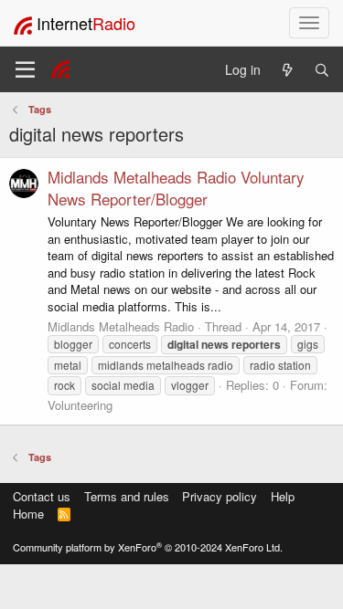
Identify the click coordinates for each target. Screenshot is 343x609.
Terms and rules (126, 496)
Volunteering (80, 405)
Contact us (41, 496)
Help (283, 496)
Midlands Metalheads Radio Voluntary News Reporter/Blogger (176, 187)
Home (28, 513)
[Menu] (25, 69)
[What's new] (287, 70)
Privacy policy (219, 496)
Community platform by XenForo (148, 547)
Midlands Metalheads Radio (121, 326)
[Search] (322, 70)
